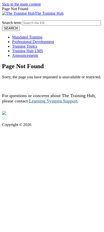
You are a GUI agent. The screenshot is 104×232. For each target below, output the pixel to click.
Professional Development (33, 42)
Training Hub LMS (27, 51)
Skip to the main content (21, 4)
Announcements (25, 55)
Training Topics (24, 46)
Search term (11, 23)
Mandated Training (27, 37)
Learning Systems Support (53, 100)
